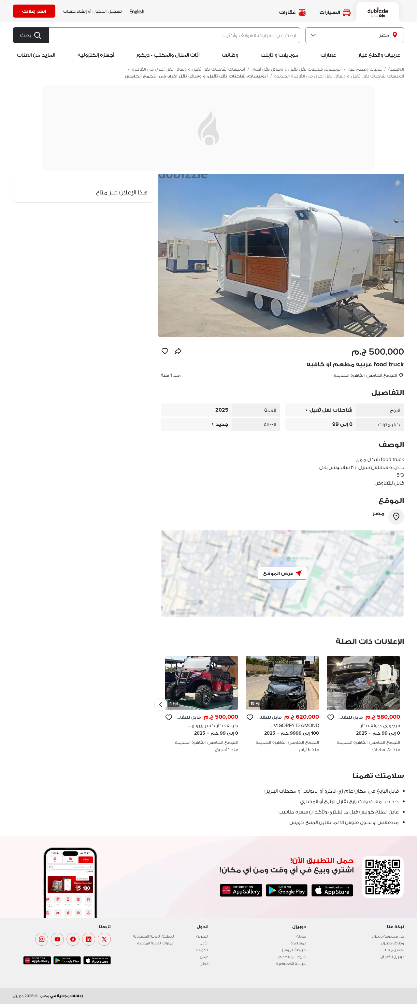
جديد (222, 424)
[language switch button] (137, 11)
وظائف (230, 55)
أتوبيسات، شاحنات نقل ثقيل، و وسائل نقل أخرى (296, 69)
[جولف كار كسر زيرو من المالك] (201, 704)
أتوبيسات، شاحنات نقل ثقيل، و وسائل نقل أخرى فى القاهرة (188, 69)
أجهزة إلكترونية (96, 55)
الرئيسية (396, 69)
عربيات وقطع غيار (379, 55)
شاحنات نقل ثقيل (330, 410)
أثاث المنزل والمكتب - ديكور (167, 55)
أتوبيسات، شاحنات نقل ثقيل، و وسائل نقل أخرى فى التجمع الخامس (196, 76)
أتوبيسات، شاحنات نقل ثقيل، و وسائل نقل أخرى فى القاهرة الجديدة (339, 76)
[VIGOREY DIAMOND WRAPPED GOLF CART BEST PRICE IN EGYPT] (282, 704)
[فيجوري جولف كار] (363, 704)
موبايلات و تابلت (279, 55)
